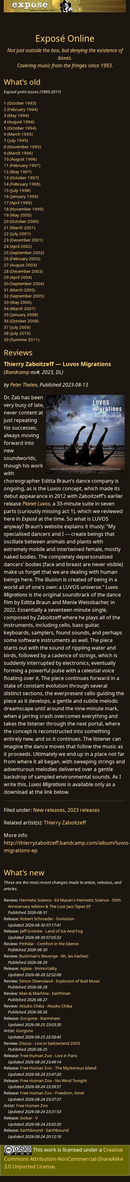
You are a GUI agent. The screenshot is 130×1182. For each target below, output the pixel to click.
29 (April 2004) (18, 277)
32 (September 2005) (24, 296)
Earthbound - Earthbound (44, 1130)
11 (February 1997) (22, 165)
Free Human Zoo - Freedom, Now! (52, 1093)
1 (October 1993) (20, 103)
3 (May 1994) (16, 115)
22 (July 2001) (17, 233)
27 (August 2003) (20, 265)
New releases (49, 809)
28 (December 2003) (23, 271)
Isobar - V (29, 1118)
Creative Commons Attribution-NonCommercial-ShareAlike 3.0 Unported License (63, 1158)
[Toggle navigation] (20, 21)
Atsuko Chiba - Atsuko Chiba (45, 1006)
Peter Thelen (23, 384)
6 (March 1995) (18, 134)
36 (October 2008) (21, 321)
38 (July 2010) (17, 333)
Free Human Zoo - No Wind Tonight (53, 1080)
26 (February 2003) (22, 258)
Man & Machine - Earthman (45, 993)
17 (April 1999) (18, 202)
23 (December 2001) (23, 240)
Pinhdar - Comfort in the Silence (49, 943)
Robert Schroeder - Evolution (47, 919)
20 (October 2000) (21, 221)
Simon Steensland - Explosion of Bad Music (59, 981)
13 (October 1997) (21, 178)
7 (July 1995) (16, 140)
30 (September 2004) (24, 283)
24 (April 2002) (18, 246)
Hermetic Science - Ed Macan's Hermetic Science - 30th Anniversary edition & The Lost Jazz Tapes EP (64, 903)
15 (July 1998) (17, 190)
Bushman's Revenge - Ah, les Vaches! (53, 956)
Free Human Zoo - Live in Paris (48, 1055)
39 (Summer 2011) (21, 339)
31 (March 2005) (19, 290)
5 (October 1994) (20, 128)
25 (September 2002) (24, 252)
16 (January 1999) (21, 196)
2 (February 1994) (21, 109)
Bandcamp (17, 372)
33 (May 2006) (17, 302)
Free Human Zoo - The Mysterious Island (58, 1068)
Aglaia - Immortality (38, 968)
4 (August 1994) (19, 122)
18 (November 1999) (23, 209)
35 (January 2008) (21, 314)
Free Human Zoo (32, 1105)
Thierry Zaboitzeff (65, 822)
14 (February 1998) (22, 184)
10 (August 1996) (20, 159)
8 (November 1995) (22, 147)
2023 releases (83, 809)
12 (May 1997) (17, 172)
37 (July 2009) (17, 327)
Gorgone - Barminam (40, 1018)
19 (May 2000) (17, 215)
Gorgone (24, 1030)
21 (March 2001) (19, 227)
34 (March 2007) (19, 308)
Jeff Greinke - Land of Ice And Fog (51, 931)
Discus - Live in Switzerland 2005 (49, 1043)
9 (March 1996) (18, 153)
